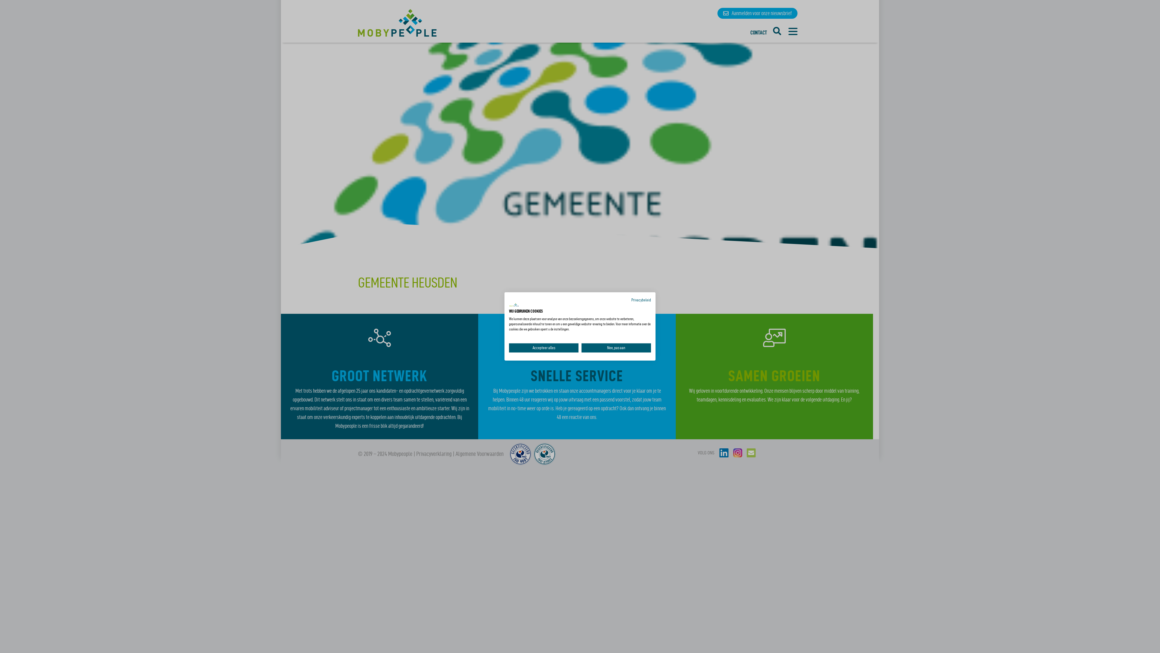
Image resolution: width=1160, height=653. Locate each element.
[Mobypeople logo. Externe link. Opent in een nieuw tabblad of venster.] (514, 305)
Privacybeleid (641, 300)
